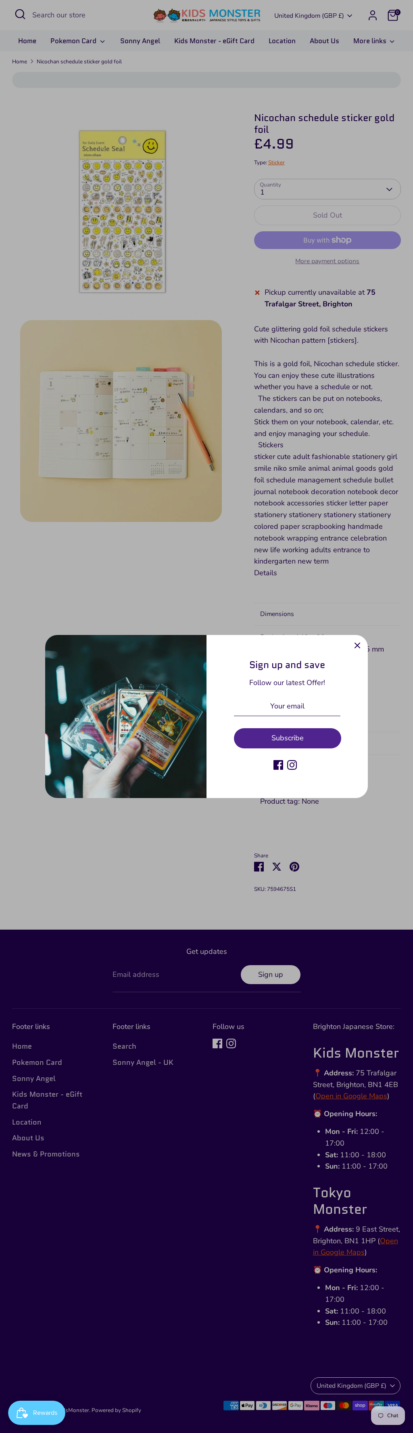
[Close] (357, 645)
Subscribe (287, 738)
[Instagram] (292, 765)
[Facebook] (278, 765)
